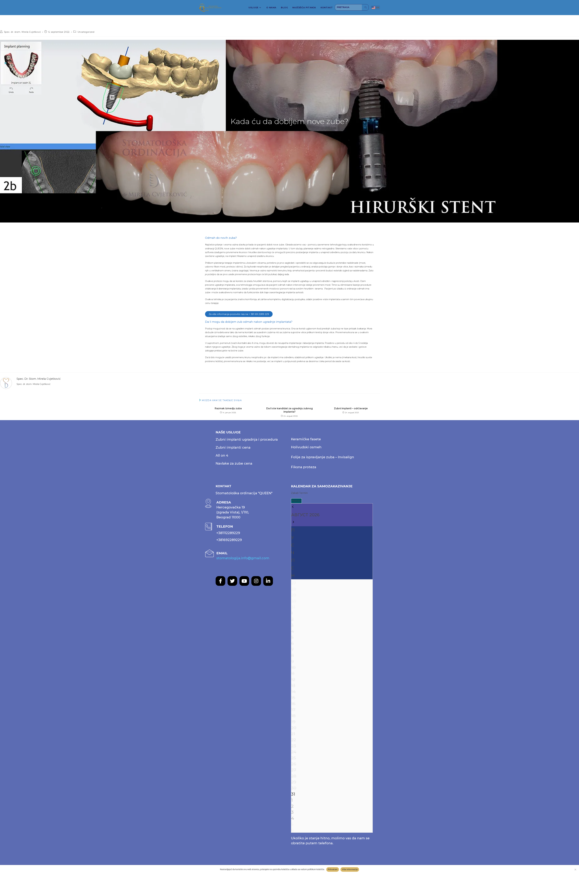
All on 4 (222, 455)
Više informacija (350, 869)
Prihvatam (332, 869)
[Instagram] (256, 581)
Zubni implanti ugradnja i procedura (247, 439)
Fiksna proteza (303, 467)
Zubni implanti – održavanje (351, 408)
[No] (575, 869)
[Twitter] (232, 581)
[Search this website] (348, 7)
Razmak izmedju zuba (228, 408)
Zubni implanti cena (233, 447)
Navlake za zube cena (234, 463)
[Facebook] (220, 581)
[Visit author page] (6, 382)
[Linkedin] (268, 581)
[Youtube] (244, 581)
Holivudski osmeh (306, 447)
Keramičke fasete (306, 439)
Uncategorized (86, 32)
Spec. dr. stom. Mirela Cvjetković (22, 32)
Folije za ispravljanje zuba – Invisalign (322, 457)
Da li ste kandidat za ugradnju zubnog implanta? (289, 410)
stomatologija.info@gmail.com (242, 558)
